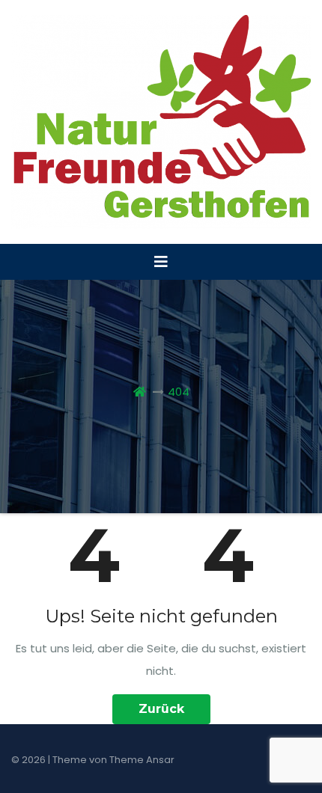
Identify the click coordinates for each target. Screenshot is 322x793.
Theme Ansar (141, 760)
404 (178, 391)
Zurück (161, 709)
